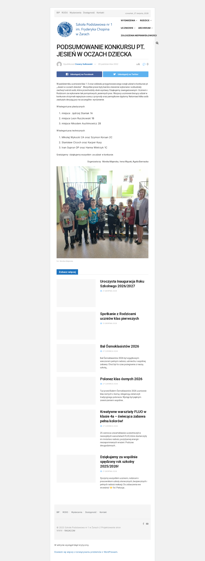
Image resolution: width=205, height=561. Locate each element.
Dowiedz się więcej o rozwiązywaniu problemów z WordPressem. (86, 552)
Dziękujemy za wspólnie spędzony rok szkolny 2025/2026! (118, 461)
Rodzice (144, 20)
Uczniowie (127, 28)
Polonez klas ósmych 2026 (121, 379)
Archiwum (144, 28)
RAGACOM (70, 530)
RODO (65, 12)
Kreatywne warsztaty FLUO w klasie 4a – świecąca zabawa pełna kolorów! (123, 416)
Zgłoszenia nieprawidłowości (139, 35)
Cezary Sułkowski (84, 64)
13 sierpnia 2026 (109, 323)
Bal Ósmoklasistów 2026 (119, 346)
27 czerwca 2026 (110, 351)
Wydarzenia (75, 12)
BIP (58, 12)
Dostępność (89, 12)
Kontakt (100, 12)
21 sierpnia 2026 (109, 291)
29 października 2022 (108, 64)
